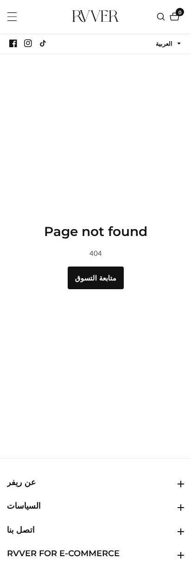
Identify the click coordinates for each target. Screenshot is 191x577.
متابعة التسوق (95, 277)
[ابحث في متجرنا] (162, 16)
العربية (165, 43)
